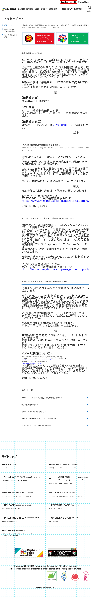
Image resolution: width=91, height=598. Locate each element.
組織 (61, 467)
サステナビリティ (67, 467)
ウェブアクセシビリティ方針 (76, 496)
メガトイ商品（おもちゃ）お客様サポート (10, 535)
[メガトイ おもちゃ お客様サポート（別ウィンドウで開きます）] (72, 38)
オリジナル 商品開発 (22, 480)
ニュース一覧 (4, 467)
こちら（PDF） (61, 125)
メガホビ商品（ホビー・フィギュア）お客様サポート (22, 533)
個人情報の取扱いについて (63, 496)
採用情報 (74, 467)
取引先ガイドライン (68, 483)
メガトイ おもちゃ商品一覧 (25, 496)
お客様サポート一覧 (6, 533)
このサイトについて (52, 496)
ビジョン (56, 467)
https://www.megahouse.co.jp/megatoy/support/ (55, 201)
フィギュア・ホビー (6, 480)
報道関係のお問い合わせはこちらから (9, 521)
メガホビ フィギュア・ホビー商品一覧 (10, 496)
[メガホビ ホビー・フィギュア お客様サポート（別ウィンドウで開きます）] (38, 38)
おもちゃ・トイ (14, 480)
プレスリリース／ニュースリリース (55, 508)
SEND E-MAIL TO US (53, 521)
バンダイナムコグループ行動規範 (55, 483)
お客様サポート (8, 25)
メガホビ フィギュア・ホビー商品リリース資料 (11, 508)
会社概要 (51, 467)
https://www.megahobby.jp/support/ (33, 363)
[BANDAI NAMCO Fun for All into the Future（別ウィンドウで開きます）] (74, 2)
